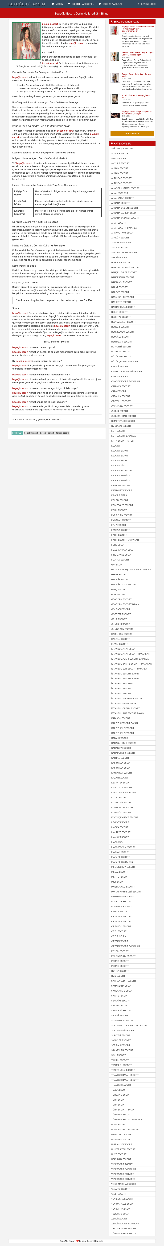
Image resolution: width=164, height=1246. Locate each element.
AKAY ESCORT (118, 158)
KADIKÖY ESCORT (120, 718)
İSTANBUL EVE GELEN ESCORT (127, 698)
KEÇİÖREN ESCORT (121, 782)
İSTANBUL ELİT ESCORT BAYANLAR (129, 668)
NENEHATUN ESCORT (122, 896)
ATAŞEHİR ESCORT (121, 242)
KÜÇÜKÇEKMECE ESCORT (124, 817)
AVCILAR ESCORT (120, 247)
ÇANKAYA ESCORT (121, 386)
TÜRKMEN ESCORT (121, 1114)
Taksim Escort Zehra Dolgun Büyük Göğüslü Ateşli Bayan (138, 53)
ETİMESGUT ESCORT (122, 505)
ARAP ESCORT (119, 222)
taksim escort (62, 433)
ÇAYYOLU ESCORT (121, 401)
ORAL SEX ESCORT (121, 916)
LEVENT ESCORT (120, 822)
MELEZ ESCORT (119, 871)
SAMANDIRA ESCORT (122, 985)
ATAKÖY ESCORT (120, 237)
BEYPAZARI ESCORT (121, 341)
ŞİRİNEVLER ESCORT (122, 1050)
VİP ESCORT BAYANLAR (123, 1169)
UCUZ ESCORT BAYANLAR (125, 1129)
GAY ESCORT (118, 564)
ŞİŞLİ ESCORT (118, 1055)
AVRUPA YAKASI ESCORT (124, 252)
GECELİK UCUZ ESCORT (123, 584)
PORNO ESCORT (120, 961)
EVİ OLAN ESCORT (121, 520)
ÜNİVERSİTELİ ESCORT (123, 1149)
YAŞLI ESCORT (119, 1193)
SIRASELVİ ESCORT (121, 1010)
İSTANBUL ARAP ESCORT (124, 648)
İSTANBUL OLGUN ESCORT (125, 708)
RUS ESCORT (118, 975)
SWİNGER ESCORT (121, 1040)
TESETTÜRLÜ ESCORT (123, 1070)
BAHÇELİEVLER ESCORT (124, 272)
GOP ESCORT (118, 594)
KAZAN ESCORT (119, 777)
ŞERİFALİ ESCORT (120, 1045)
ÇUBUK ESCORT (119, 411)
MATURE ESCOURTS (122, 862)
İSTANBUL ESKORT (121, 693)
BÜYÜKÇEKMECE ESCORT (124, 361)
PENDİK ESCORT (120, 951)
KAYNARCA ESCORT (121, 772)
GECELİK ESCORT (120, 579)
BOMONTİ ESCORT (121, 346)
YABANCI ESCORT (120, 1189)
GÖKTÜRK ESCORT (121, 599)
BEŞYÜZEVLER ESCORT (123, 321)
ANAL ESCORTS (119, 193)
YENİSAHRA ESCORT (122, 1208)
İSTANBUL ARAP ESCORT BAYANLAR (130, 653)
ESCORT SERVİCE (120, 475)
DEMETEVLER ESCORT (123, 421)
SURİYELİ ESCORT (120, 1035)
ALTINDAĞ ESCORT (121, 178)
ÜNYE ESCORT (119, 1154)
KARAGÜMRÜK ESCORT (123, 743)
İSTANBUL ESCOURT (122, 688)
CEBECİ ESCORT (119, 366)
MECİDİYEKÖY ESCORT (123, 866)
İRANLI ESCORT (119, 643)
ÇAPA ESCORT (118, 391)
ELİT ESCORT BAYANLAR (124, 435)
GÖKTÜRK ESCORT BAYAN (125, 604)
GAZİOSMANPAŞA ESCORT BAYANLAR (131, 569)
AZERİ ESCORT (119, 257)
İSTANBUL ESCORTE (122, 683)
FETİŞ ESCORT (119, 544)
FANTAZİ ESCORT (120, 530)
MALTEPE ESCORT (121, 832)
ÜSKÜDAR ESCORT (121, 1159)
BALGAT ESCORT (120, 292)
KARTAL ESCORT (120, 757)
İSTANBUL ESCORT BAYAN (125, 673)
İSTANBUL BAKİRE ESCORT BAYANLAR (131, 663)
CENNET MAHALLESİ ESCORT (126, 371)
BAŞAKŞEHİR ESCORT (122, 297)
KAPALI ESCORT (119, 738)
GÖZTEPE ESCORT (121, 614)
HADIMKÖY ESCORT (121, 634)
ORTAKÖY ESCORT (121, 926)
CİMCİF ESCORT (119, 376)
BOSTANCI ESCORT (121, 351)
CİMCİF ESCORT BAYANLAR (125, 381)
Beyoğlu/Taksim (26, 4)
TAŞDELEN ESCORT (121, 1065)
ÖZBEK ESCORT (119, 941)
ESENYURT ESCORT (121, 490)
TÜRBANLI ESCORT (121, 1094)
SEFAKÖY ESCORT (121, 1000)
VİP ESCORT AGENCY (122, 1164)
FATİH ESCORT (119, 534)
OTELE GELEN (118, 936)
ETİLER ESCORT (119, 500)
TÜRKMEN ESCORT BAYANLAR (127, 1119)
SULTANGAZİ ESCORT (122, 1030)
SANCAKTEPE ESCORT (123, 990)
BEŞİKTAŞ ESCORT (121, 316)
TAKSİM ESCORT (120, 1060)
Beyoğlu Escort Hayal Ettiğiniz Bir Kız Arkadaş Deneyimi (137, 112)
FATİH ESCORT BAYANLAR (125, 539)
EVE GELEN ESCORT (121, 515)
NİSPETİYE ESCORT (121, 901)
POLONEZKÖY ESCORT (123, 956)
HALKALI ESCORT (120, 639)
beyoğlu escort (50, 24)
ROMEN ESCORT (120, 971)
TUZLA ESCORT (119, 1089)
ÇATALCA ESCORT (120, 396)
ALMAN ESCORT (119, 168)
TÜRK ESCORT (119, 1099)
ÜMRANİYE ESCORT (121, 1144)
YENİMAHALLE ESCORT (123, 1203)
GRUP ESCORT (119, 619)
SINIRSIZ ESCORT (120, 1005)
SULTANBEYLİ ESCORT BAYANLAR (129, 1025)
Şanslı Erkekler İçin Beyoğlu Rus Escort (136, 96)
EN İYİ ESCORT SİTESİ (122, 440)
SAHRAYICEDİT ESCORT (123, 980)
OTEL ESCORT (119, 931)
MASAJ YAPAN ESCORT (123, 847)
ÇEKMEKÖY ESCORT (122, 406)
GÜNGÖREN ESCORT (122, 629)
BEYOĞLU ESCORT (121, 336)
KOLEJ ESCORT (119, 797)
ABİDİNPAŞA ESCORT (122, 148)
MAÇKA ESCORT (119, 827)
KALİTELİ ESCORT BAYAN (124, 723)
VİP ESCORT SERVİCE (122, 1174)
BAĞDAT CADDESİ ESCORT (125, 267)
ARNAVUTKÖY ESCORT (123, 232)
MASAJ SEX (117, 842)
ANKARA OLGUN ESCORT (124, 207)
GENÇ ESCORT (119, 589)
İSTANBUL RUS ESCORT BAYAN (127, 713)
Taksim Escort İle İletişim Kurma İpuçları (136, 75)
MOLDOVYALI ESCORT (123, 886)
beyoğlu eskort (47, 433)
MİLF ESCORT (118, 881)
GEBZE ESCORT (119, 574)
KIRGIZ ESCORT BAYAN (123, 792)
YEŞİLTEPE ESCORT (121, 1213)
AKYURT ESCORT (120, 163)
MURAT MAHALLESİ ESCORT (126, 891)
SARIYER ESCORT (120, 995)
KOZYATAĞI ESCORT (122, 802)
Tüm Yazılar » (132, 133)
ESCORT (115, 445)
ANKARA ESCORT (120, 203)
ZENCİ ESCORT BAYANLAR (125, 1223)
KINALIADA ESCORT (121, 787)
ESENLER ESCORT (120, 485)
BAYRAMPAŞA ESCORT (123, 307)
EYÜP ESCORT (118, 525)
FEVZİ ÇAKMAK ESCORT (124, 549)
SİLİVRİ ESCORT (119, 1015)
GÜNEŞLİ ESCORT (120, 624)
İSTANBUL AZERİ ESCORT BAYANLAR (130, 658)
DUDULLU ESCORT (121, 425)
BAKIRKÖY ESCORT (121, 282)
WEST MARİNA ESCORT (123, 1184)
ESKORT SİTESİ (119, 495)
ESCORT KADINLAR (121, 470)
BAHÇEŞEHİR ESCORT (122, 277)
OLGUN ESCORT (120, 911)
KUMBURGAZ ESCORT (123, 807)
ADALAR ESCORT (120, 153)
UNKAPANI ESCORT (121, 1139)
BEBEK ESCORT (119, 312)
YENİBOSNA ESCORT (122, 1198)
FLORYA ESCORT (120, 559)
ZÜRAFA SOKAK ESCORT (124, 1233)
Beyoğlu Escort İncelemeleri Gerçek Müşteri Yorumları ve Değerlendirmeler (138, 28)
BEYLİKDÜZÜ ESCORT (122, 331)
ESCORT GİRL (118, 465)
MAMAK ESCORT (120, 837)
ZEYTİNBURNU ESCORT (123, 1228)
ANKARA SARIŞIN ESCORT (125, 212)
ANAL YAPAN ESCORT (122, 198)
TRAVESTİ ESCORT (121, 1084)
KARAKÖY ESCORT (121, 748)
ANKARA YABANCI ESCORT (125, 217)
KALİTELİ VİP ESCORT (122, 728)
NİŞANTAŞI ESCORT (121, 906)
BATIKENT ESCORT (121, 302)
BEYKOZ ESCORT (120, 326)
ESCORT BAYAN (119, 450)
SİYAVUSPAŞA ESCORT (123, 1020)
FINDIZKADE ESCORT (122, 554)
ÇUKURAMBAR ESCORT (123, 416)
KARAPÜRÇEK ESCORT (123, 752)
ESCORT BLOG (119, 460)
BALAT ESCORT (119, 287)
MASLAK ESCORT (120, 852)
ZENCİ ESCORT (119, 1218)
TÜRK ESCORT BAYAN (122, 1109)
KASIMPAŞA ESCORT (122, 762)
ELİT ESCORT (118, 430)
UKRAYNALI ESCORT (122, 1134)
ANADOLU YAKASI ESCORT (125, 188)
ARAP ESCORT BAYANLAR (124, 227)
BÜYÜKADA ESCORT (122, 356)
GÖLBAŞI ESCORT (120, 609)
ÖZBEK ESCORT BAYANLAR (125, 946)
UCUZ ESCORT (119, 1124)
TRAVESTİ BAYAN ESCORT (125, 1075)
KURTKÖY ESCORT (121, 812)
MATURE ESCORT (120, 857)
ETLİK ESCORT (119, 510)
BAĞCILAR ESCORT (121, 262)
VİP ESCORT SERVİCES (123, 1179)
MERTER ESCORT (120, 876)
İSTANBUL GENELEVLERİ (124, 703)
